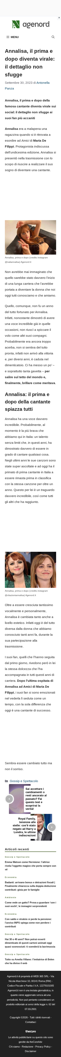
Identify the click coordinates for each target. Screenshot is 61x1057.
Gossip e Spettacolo (24, 781)
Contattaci (30, 1022)
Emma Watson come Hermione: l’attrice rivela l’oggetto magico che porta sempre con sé (30, 866)
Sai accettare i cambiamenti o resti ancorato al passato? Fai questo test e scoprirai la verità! (36, 798)
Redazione (27, 1046)
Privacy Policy (43, 1046)
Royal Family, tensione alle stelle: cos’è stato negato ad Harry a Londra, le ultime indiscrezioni (24, 827)
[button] (53, 37)
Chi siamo (14, 1046)
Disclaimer (30, 1051)
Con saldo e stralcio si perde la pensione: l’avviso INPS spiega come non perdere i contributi (28, 923)
